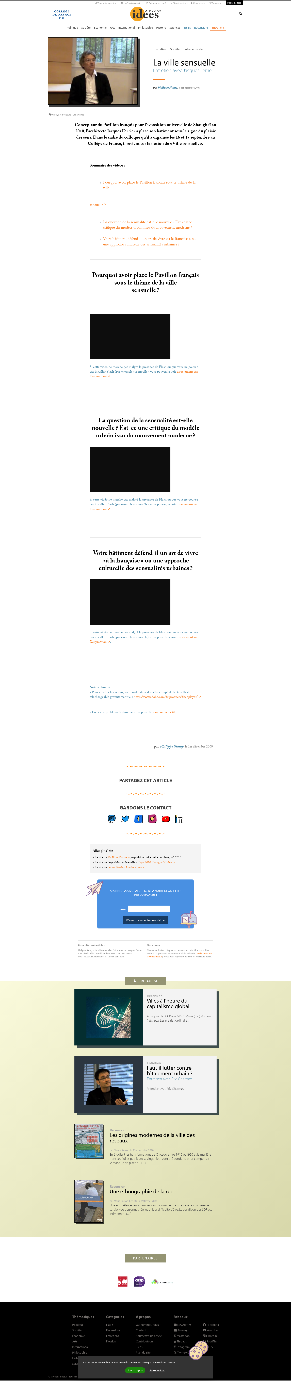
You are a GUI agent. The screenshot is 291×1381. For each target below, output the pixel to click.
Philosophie (145, 27)
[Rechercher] (240, 14)
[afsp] (139, 1281)
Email (123, 909)
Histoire (161, 27)
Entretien (160, 49)
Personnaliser (157, 1370)
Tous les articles (180, 3)
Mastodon (183, 1336)
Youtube (212, 1330)
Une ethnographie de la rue (141, 1191)
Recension (155, 995)
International (126, 27)
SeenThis (212, 1341)
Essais (187, 27)
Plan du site (143, 1352)
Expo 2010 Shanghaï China (155, 862)
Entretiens (218, 27)
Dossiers (111, 1341)
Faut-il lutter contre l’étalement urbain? (169, 1070)
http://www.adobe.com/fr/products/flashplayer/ (166, 697)
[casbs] (122, 1281)
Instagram (183, 1347)
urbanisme (78, 114)
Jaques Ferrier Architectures (125, 867)
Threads (181, 1341)
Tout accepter (135, 1370)
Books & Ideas (234, 2)
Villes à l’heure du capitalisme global (168, 1003)
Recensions (201, 27)
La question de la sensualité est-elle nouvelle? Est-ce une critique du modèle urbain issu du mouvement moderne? (147, 225)
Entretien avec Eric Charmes (169, 1078)
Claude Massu (121, 1150)
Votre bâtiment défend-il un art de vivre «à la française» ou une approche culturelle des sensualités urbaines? (149, 242)
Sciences (174, 27)
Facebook (212, 1325)
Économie (100, 27)
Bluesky (182, 1330)
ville (54, 114)
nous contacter (161, 712)
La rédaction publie (132, 3)
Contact (141, 1330)
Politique (72, 27)
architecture (64, 114)
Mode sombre (199, 3)
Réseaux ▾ (216, 3)
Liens (139, 1347)
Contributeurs (144, 1341)
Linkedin (211, 1336)
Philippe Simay (167, 87)
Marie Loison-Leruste (125, 1201)
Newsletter (184, 1325)
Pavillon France (117, 857)
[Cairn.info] (162, 1281)
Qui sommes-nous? (157, 3)
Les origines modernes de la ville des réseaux (152, 1137)
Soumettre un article (107, 3)
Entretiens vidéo (194, 49)
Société (86, 27)
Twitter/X (183, 1352)
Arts (112, 27)
